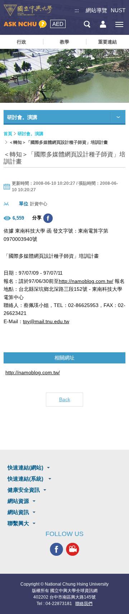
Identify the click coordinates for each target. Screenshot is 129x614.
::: (77, 10)
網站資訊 (18, 512)
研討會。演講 (30, 133)
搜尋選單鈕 (87, 24)
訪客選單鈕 (103, 24)
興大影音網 (72, 549)
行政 (21, 42)
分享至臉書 (48, 218)
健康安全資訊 (24, 490)
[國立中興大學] (28, 10)
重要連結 (107, 42)
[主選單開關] (119, 24)
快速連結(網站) (25, 467)
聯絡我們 (83, 603)
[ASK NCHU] (25, 24)
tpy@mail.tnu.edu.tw (46, 321)
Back (64, 399)
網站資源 (18, 501)
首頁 (8, 133)
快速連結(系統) (26, 479)
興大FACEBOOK (56, 549)
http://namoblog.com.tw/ (86, 281)
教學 (64, 42)
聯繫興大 (18, 523)
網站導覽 (96, 10)
